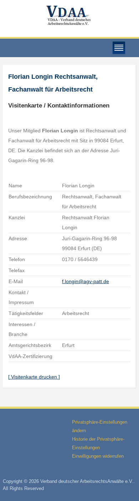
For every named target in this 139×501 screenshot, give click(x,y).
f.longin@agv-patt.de (85, 281)
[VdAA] (69, 15)
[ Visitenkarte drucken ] (34, 377)
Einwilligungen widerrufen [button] (98, 456)
